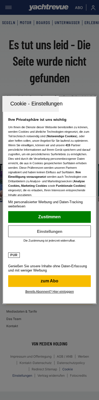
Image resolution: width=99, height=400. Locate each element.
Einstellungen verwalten (49, 231)
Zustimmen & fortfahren (49, 217)
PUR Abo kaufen (49, 281)
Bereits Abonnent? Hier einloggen (49, 292)
